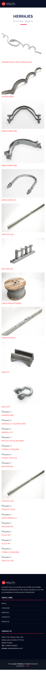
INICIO (4, 603)
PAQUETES (5, 621)
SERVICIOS (5, 612)
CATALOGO (6, 608)
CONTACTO (6, 617)
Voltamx (27, 666)
